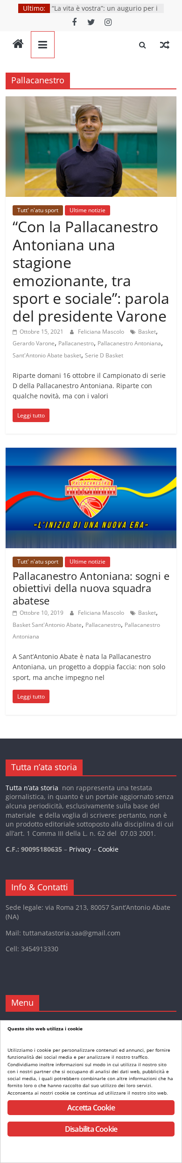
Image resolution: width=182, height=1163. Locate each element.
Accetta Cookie (91, 1107)
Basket (147, 332)
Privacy (80, 849)
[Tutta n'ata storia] (18, 45)
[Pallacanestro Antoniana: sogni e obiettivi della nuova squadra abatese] (91, 453)
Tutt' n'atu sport (37, 210)
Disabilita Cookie (91, 1129)
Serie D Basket (104, 355)
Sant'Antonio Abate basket (47, 355)
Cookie (108, 849)
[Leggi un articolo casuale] (164, 45)
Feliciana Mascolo (102, 332)
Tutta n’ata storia (32, 787)
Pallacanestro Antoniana (129, 343)
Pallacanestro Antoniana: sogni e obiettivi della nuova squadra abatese (91, 588)
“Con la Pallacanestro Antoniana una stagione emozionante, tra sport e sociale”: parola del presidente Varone (91, 271)
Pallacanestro (76, 343)
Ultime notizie (87, 210)
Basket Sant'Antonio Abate (47, 625)
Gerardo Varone (34, 343)
